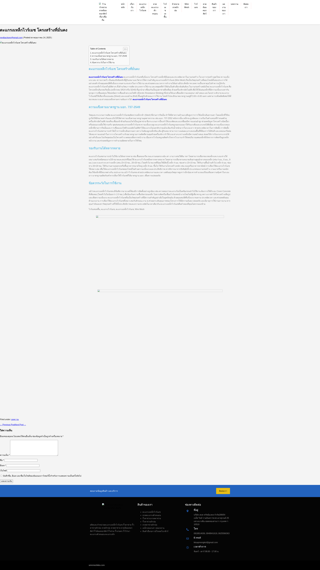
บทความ (234, 4)
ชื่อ (2, 460)
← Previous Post (7, 425)
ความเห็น (5, 455)
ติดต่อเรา (246, 5)
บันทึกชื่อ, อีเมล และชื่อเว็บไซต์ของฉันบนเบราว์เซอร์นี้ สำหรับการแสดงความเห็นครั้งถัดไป (42, 476)
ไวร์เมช (196, 5)
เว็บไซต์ (3, 471)
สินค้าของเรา (214, 7)
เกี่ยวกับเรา (132, 7)
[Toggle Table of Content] (124, 49)
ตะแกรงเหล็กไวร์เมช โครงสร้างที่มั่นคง (109, 53)
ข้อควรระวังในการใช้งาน (103, 62)
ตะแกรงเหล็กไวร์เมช (142, 7)
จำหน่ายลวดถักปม (175, 7)
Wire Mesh (186, 5)
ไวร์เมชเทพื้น (165, 10)
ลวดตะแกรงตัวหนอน (154, 9)
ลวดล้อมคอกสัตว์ (205, 9)
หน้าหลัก (123, 5)
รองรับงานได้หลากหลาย (103, 59)
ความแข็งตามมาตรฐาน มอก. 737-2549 (109, 56)
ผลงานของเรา (224, 9)
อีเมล (3, 465)
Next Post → (20, 425)
